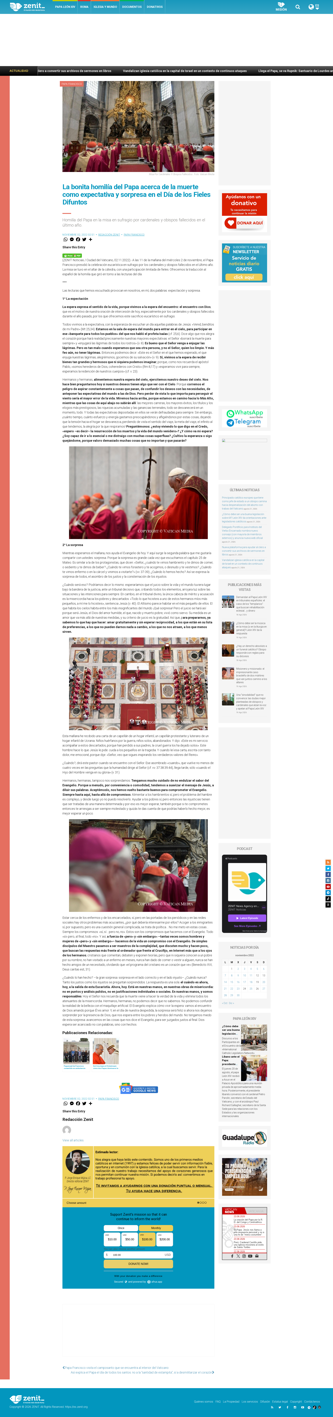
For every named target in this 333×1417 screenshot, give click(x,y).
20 (263, 982)
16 (238, 982)
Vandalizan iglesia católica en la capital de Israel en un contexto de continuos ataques (243, 564)
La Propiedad (231, 1401)
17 (244, 982)
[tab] (233, 1210)
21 (225, 988)
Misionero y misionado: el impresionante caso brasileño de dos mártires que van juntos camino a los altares (251, 675)
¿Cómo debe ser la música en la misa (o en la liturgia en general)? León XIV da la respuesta (251, 628)
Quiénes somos (203, 1401)
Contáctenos (312, 1401)
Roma (84, 7)
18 (251, 982)
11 (251, 975)
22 (231, 988)
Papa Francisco (72, 84)
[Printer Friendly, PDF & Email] (72, 255)
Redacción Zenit (109, 234)
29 (231, 995)
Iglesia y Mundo (105, 7)
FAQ (218, 1401)
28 (225, 995)
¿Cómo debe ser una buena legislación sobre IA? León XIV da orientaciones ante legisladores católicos (244, 518)
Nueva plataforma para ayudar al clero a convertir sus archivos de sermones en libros (244, 551)
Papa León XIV (65, 7)
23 (238, 988)
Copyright (296, 1401)
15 (231, 982)
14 (225, 982)
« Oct (224, 1003)
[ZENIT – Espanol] (31, 7)
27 (263, 988)
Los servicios (250, 1401)
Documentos (132, 7)
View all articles (73, 1140)
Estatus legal (280, 1401)
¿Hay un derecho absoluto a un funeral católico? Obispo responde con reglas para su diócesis (251, 651)
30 (238, 995)
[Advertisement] (166, 40)
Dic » (231, 1003)
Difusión (265, 1401)
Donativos (155, 7)
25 (251, 988)
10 (244, 975)
